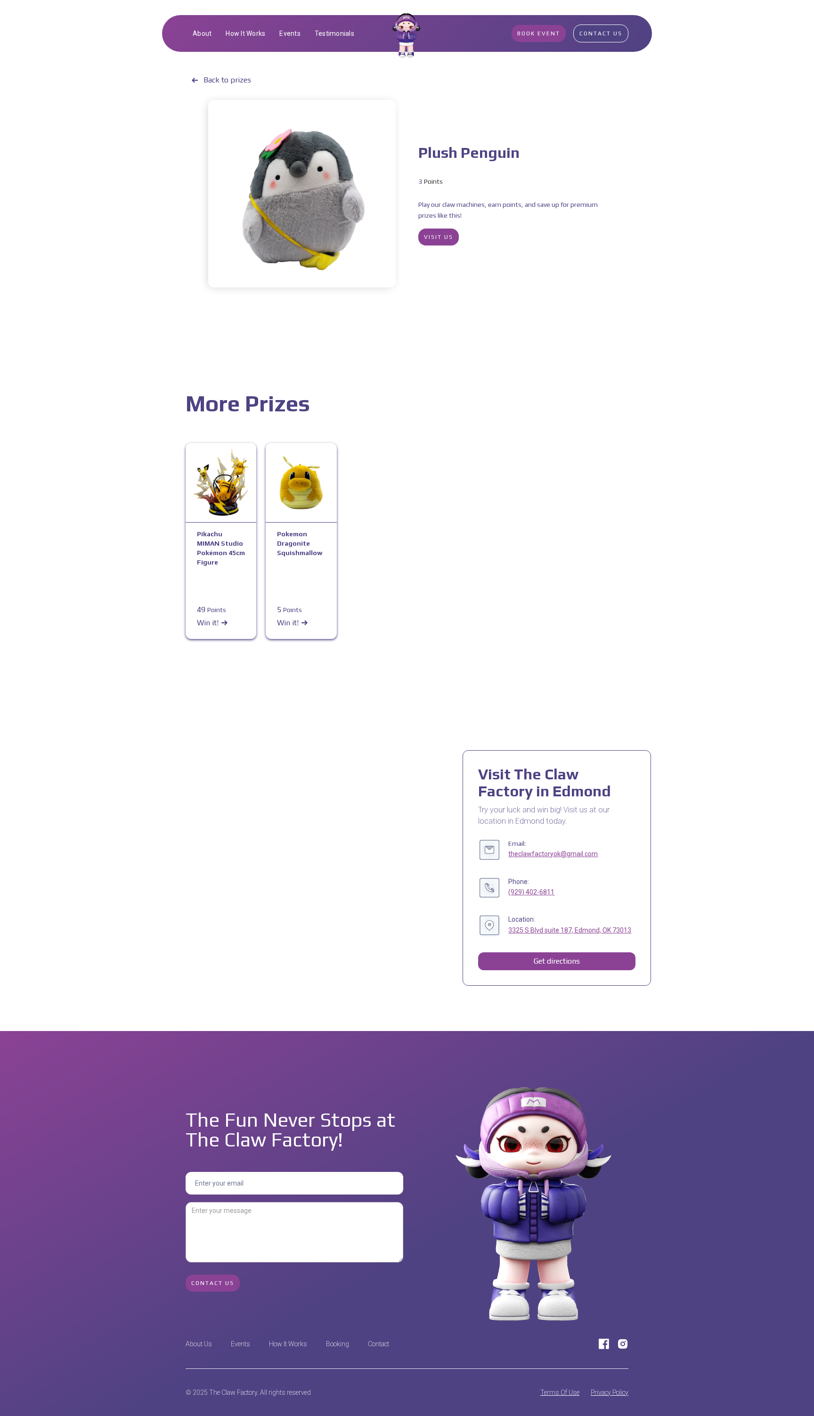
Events (290, 33)
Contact (378, 1344)
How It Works (245, 33)
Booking (337, 1344)
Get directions (557, 961)
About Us (199, 1344)
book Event (538, 33)
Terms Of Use (559, 1392)
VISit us (438, 237)
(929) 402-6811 (531, 892)
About (202, 33)
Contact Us (600, 33)
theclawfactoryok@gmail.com (553, 854)
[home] (407, 33)
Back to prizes (227, 79)
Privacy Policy (609, 1392)
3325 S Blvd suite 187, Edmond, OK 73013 (569, 930)
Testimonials (334, 33)
